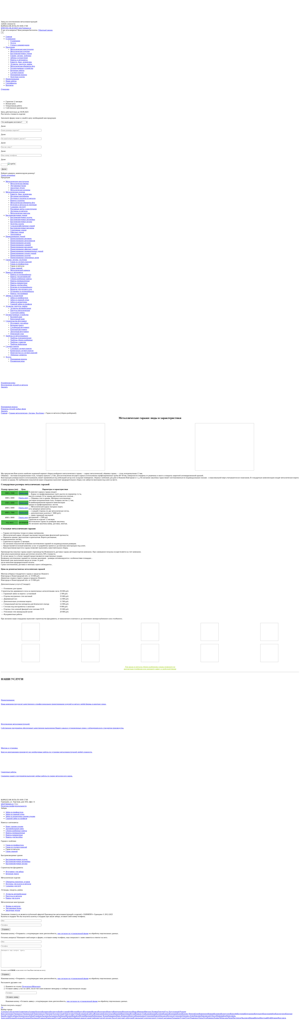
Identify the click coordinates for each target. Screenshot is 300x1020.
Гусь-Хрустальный (172, 1012)
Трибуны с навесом (18, 342)
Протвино (34, 1018)
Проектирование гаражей (20, 245)
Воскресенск (127, 1012)
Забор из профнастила (19, 298)
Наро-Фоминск (122, 1016)
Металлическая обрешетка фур (22, 66)
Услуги (13, 43)
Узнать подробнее (8, 175)
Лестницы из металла (19, 211)
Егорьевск (83, 1014)
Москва (68, 1016)
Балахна (39, 1012)
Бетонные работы (17, 70)
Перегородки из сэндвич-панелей (23, 353)
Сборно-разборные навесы (21, 279)
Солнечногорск (149, 1018)
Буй (69, 1012)
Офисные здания (17, 232)
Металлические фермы (19, 184)
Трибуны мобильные (18, 344)
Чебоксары (223, 1018)
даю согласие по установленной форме (72, 933)
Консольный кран (17, 319)
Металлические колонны (20, 190)
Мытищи (88, 1016)
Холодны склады (17, 224)
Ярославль (282, 1018)
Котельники (249, 1014)
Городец (161, 1012)
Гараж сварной (16, 268)
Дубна (76, 1014)
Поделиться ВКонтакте (31, 986)
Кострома (240, 1014)
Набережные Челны (100, 1016)
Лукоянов (37, 1016)
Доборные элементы (18, 355)
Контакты (9, 85)
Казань (147, 1014)
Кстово (8, 1016)
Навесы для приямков (19, 293)
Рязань (76, 1018)
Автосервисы (15, 234)
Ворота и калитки (17, 200)
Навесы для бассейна (18, 285)
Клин (197, 1014)
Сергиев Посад (110, 1018)
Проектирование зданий (15, 236)
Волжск (95, 1012)
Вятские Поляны (151, 1012)
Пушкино (42, 1018)
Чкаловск (245, 1018)
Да (2, 1007)
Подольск (19, 1018)
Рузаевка (63, 1018)
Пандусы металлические (20, 310)
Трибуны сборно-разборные (21, 340)
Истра (132, 1014)
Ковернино (203, 1014)
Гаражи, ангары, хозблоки (20, 56)
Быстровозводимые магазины (22, 228)
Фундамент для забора (19, 323)
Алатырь (4, 1012)
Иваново (117, 1014)
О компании (10, 39)
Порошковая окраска (18, 75)
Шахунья (263, 1018)
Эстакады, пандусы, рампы (21, 64)
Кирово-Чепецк (188, 1014)
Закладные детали (17, 188)
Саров (88, 1018)
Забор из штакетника (18, 302)
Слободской (129, 1018)
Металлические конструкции (22, 49)
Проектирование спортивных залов (24, 258)
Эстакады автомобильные (20, 308)
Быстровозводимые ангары (21, 222)
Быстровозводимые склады (21, 217)
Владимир (87, 1012)
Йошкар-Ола (140, 1014)
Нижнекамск (140, 1016)
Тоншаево (176, 1018)
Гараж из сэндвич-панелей (21, 262)
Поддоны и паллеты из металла (23, 198)
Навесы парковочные (18, 283)
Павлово (197, 1016)
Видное (74, 1012)
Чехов (230, 1018)
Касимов (159, 1014)
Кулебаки (14, 1016)
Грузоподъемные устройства (21, 68)
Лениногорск (23, 1016)
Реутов (57, 1018)
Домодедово (69, 1014)
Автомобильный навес (15, 829)
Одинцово (5, 89)
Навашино (112, 1016)
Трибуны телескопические (20, 338)
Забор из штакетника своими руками (20, 816)
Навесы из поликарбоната (20, 274)
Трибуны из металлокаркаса (17, 336)
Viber (16, 804)
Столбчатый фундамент (19, 327)
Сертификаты (11, 83)
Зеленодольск (108, 1014)
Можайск (75, 1016)
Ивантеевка (125, 1014)
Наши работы (11, 81)
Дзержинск (17, 1014)
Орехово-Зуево (188, 1016)
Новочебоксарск (160, 1016)
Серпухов (120, 1018)
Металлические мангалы (20, 213)
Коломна (217, 1014)
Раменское (50, 1018)
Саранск (82, 1018)
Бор (59, 1012)
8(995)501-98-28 (9, 28)
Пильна (12, 1018)
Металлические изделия (20, 51)
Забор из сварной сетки (19, 300)
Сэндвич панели (12, 346)
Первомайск (221, 1016)
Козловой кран (16, 317)
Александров (13, 1012)
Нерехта (131, 1016)
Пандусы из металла (14, 896)
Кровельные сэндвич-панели (22, 351)
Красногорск (280, 1014)
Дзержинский (27, 1014)
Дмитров (48, 1014)
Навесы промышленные (20, 281)
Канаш (153, 1014)
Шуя (268, 1018)
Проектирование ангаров (20, 243)
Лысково (45, 1016)
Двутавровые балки (18, 186)
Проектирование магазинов (21, 247)
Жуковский (98, 1014)
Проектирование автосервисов (22, 241)
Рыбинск (70, 1018)
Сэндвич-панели (17, 73)
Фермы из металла (13, 906)
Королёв (233, 1014)
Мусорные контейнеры (19, 196)
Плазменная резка (17, 361)
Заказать (4, 387)
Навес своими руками (14, 826)
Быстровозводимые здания (21, 54)
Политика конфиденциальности (14, 806)
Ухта (205, 1018)
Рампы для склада (13, 898)
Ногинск (170, 1016)
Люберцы (61, 1016)
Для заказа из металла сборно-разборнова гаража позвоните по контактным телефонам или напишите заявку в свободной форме (150, 668)
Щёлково (274, 1018)
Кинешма (173, 1014)
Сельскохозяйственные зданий (22, 226)
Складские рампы (17, 313)
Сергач (101, 1018)
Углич (187, 1018)
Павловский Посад (208, 1016)
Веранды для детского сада (21, 289)
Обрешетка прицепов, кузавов (18, 882)
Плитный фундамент (18, 329)
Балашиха (46, 1012)
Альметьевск (24, 1012)
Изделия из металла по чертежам (23, 205)
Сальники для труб (18, 207)
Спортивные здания (18, 230)
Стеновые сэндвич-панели (21, 348)
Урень (200, 1018)
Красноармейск (269, 1014)
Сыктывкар (167, 1018)
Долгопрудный (58, 1014)
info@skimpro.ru (24, 28)
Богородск (54, 1012)
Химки (216, 1018)
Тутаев (182, 1018)
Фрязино (210, 1018)
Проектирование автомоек (21, 239)
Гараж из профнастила (19, 264)
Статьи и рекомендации (19, 45)
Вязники (141, 1012)
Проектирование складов (20, 255)
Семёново (95, 1018)
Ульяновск (194, 1018)
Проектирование (12, 79)
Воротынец (117, 1012)
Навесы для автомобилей (20, 277)
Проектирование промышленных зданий (26, 251)
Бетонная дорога (17, 325)
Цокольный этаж (17, 334)
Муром (82, 1016)
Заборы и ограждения (19, 58)
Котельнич (258, 1014)
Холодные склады (17, 77)
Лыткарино (53, 1016)
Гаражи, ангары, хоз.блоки (16, 260)
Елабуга (90, 1014)
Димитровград (39, 1014)
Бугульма (64, 1012)
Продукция (10, 47)
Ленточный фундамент (19, 332)
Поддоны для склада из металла (18, 884)
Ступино (159, 1018)
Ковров (211, 1014)
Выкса (135, 1012)
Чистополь (237, 1018)
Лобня (31, 1016)
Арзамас (32, 1012)
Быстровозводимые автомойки (22, 219)
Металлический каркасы (20, 270)
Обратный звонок (45, 30)
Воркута (109, 1012)
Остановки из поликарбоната (22, 291)
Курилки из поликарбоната (21, 287)
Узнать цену (23, 493)
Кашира (166, 1014)
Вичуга (80, 1012)
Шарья (251, 1018)
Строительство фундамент (16, 321)
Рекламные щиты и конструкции (23, 209)
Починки (26, 1018)
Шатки (257, 1018)
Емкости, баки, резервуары (21, 62)
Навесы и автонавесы (19, 60)
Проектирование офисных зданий (24, 249)
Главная (9, 37)
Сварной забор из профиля (21, 304)
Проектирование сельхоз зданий (23, 253)
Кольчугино (225, 1014)
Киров (179, 1014)
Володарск (102, 1012)
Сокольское (138, 1018)
